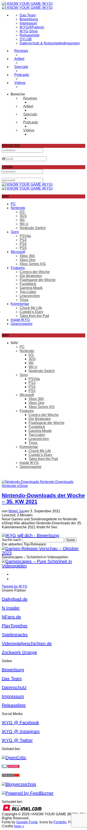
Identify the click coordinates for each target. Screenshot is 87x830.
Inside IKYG (20, 320)
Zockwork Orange (19, 652)
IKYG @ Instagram (21, 731)
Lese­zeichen (30, 296)
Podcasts (21, 75)
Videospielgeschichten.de (27, 643)
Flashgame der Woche (38, 280)
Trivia (24, 300)
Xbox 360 (27, 256)
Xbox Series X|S (33, 264)
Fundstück (28, 284)
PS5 (23, 248)
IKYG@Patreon (32, 27)
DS (22, 212)
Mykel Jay (16, 511)
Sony (15, 232)
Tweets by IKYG (14, 586)
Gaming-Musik (31, 288)
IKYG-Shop (29, 31)
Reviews (21, 51)
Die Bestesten (31, 276)
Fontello (60, 822)
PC (13, 204)
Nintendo (18, 208)
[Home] (27, 6)
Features (18, 268)
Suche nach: (12, 540)
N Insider (11, 608)
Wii (22, 220)
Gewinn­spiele (22, 324)
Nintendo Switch (33, 228)
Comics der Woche (35, 272)
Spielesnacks (15, 634)
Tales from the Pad (34, 316)
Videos (19, 83)
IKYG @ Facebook (20, 722)
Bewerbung (29, 19)
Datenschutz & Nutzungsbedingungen (50, 43)
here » (19, 826)
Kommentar (20, 304)
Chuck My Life (31, 308)
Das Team (28, 15)
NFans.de (11, 616)
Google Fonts (27, 822)
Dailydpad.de (14, 599)
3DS (23, 216)
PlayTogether (15, 625)
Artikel (19, 59)
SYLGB (26, 39)
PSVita (25, 236)
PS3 (23, 240)
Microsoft (18, 252)
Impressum (28, 23)
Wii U (24, 224)
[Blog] (19, 784)
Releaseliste (29, 35)
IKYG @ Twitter (17, 740)
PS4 (23, 244)
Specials (21, 67)
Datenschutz (14, 687)
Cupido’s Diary (31, 312)
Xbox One (27, 260)
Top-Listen (28, 292)
